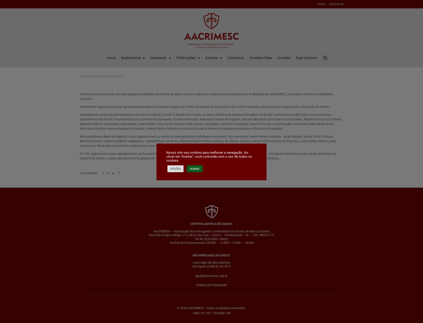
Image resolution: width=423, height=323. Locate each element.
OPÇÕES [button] (175, 168)
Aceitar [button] (195, 168)
